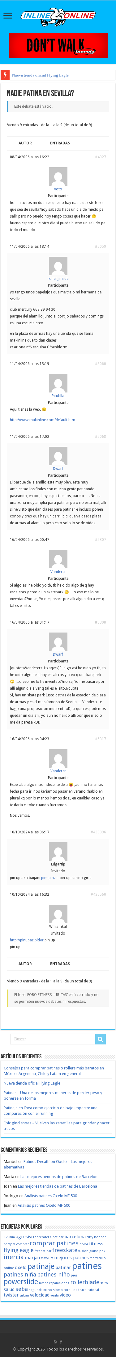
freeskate (64, 1250)
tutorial (93, 1290)
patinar (63, 1267)
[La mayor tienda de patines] (58, 45)
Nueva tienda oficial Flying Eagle (40, 75)
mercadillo (98, 1258)
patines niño (53, 1274)
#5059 (100, 246)
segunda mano (40, 1290)
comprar (22, 1244)
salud (9, 1289)
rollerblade (84, 1282)
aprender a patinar (49, 1237)
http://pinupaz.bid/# (27, 940)
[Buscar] (100, 1039)
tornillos (70, 1290)
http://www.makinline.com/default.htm (42, 420)
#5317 (100, 739)
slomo (58, 1290)
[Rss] (55, 1342)
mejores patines (71, 1257)
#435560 (98, 894)
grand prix (97, 1251)
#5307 (100, 539)
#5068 (100, 436)
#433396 (98, 832)
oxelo (21, 1267)
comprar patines (54, 1243)
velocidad (39, 1295)
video (65, 1295)
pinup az (48, 878)
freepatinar (43, 1251)
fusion (83, 1251)
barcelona (75, 1236)
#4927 (100, 157)
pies (74, 1275)
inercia (14, 1257)
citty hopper (96, 1237)
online (9, 1268)
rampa (43, 1283)
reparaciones (59, 1283)
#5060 (100, 364)
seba (21, 1289)
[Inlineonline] (58, 16)
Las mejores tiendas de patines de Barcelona (60, 1176)
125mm (9, 1237)
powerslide (21, 1282)
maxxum (47, 1258)
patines (87, 1266)
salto (104, 1283)
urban (24, 1295)
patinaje (41, 1266)
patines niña (20, 1274)
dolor (83, 1244)
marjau (32, 1257)
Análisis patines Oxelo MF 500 (50, 1195)
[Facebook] (61, 1342)
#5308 (100, 622)
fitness (96, 1244)
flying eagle (19, 1250)
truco (82, 1290)
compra (9, 1244)
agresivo (25, 1236)
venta (54, 1295)
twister (11, 1295)
